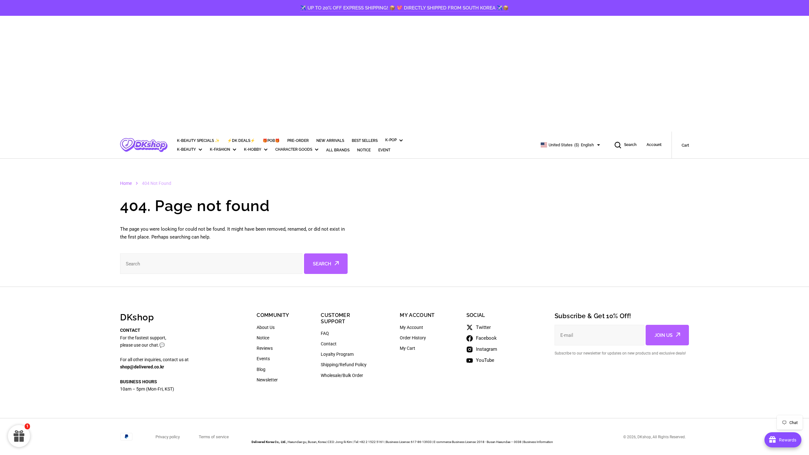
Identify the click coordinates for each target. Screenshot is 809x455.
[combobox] (211, 263)
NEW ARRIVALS (330, 140)
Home (126, 183)
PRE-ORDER (298, 140)
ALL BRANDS (338, 150)
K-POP (391, 140)
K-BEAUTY (186, 149)
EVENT (384, 150)
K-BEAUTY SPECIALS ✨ (198, 140)
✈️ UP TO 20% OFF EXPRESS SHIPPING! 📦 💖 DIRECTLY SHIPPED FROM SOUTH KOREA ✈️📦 (404, 8)
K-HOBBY (252, 149)
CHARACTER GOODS (293, 149)
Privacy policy (167, 436)
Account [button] (654, 145)
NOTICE (364, 150)
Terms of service (214, 436)
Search (630, 145)
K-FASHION (220, 149)
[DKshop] (143, 145)
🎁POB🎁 (271, 140)
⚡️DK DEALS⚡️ (241, 140)
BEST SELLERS (365, 140)
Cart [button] (685, 145)
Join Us (663, 335)
